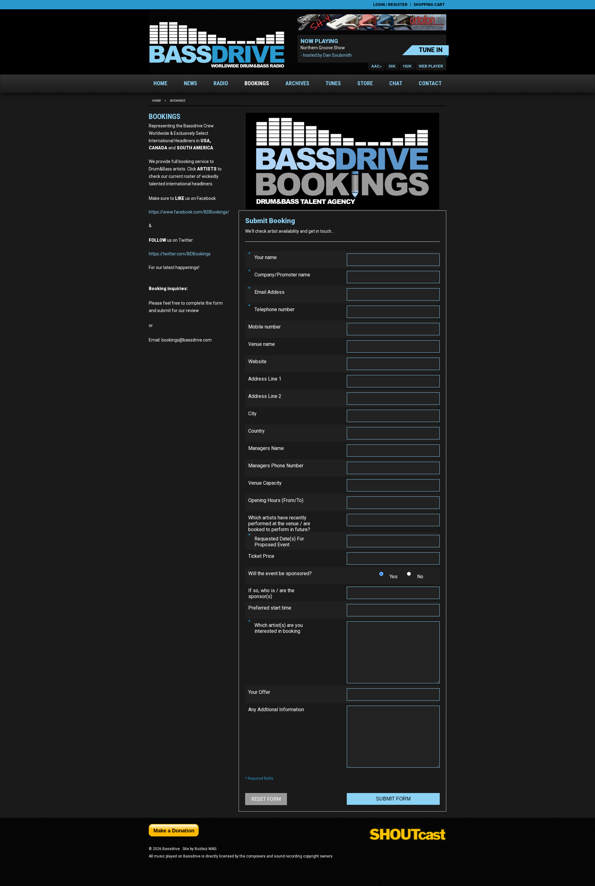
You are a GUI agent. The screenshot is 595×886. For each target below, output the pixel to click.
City (252, 414)
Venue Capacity (265, 483)
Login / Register (390, 4)
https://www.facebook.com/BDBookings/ (189, 211)
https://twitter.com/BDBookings (180, 253)
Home (160, 83)
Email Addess (269, 292)
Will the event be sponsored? (280, 573)
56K (392, 66)
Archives (297, 83)
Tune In (431, 50)
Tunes (333, 83)
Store (365, 83)
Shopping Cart (429, 4)
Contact (430, 83)
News (190, 83)
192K (407, 66)
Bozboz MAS (205, 849)
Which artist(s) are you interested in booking (278, 628)
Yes (394, 577)
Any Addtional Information (276, 709)
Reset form (266, 799)
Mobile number (264, 327)
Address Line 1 (264, 379)
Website (257, 361)
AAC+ (376, 66)
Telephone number (274, 309)
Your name (265, 257)
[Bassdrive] (217, 45)
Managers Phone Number (275, 466)
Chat (395, 83)
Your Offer (259, 692)
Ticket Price (261, 556)
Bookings (257, 83)
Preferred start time (269, 608)
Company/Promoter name (282, 275)
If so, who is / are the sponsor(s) (271, 593)
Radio (221, 83)
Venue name (261, 344)
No (420, 577)
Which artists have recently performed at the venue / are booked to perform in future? (279, 523)
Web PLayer (431, 66)
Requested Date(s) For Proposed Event (279, 542)
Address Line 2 (264, 396)
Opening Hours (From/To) (275, 500)
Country (256, 431)
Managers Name (266, 448)
